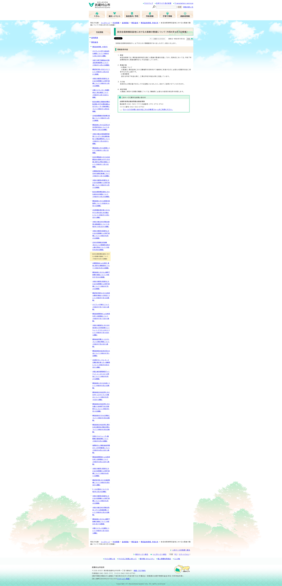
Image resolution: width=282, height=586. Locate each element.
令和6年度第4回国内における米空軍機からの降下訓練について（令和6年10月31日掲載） (101, 183)
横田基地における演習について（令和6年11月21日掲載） (101, 150)
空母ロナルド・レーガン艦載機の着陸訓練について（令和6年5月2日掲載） (100, 439)
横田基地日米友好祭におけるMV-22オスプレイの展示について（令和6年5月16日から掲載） (101, 396)
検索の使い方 (188, 7)
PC (175, 554)
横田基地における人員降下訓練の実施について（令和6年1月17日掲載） (101, 521)
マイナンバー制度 (123, 578)
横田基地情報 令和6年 (149, 23)
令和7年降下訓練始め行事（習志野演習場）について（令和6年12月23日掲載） (101, 62)
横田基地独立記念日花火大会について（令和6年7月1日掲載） (101, 353)
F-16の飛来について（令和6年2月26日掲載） (100, 490)
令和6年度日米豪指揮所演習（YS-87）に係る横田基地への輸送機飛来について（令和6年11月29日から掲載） (101, 138)
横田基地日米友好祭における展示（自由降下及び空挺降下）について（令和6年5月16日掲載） (101, 407)
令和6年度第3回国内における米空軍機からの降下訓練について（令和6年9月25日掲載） (101, 234)
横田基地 (134, 23)
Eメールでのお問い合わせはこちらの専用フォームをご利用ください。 (148, 109)
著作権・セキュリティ (147, 559)
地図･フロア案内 (140, 570)
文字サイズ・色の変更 (163, 3)
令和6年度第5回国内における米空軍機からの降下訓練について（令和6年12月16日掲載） (101, 82)
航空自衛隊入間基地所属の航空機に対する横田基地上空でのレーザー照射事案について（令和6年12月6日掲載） (101, 106)
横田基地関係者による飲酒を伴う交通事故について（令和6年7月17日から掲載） (101, 317)
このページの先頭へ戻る (181, 550)
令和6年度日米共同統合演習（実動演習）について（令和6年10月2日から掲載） (100, 224)
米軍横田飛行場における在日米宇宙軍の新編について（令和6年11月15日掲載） (101, 173)
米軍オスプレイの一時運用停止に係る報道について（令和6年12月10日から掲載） (100, 93)
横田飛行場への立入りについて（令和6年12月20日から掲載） (101, 72)
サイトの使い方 (109, 559)
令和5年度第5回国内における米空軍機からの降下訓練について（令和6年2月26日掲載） (101, 499)
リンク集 (177, 559)
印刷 (188, 38)
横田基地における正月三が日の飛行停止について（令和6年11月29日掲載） (101, 127)
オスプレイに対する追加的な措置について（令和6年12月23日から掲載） (100, 53)
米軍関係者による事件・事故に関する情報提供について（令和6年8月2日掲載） (101, 265)
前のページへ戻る (141, 554)
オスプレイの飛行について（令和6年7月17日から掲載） (100, 307)
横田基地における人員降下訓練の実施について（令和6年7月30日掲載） (101, 275)
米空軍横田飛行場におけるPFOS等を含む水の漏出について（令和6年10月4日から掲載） (101, 213)
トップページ (105, 23)
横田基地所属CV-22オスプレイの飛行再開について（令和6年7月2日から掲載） (100, 343)
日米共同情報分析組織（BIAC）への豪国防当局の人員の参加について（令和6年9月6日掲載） (101, 246)
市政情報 (116, 23)
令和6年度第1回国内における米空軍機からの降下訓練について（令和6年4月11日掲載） (101, 472)
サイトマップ (148, 3)
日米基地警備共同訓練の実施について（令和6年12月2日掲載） (101, 118)
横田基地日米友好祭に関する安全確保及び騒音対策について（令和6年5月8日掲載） (101, 428)
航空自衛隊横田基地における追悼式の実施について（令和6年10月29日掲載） (101, 194)
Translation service (183, 3)
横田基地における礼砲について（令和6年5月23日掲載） (101, 385)
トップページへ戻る (159, 554)
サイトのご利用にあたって (127, 559)
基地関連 (125, 23)
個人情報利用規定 (164, 559)
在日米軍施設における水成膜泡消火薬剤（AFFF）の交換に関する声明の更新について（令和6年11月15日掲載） (101, 161)
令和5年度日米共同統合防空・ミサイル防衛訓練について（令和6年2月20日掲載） (100, 511)
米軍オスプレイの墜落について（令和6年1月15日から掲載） (100, 530)
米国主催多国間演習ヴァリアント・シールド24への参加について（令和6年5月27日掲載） (100, 375)
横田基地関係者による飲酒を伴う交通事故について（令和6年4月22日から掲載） (101, 460)
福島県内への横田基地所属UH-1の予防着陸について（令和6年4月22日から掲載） (101, 449)
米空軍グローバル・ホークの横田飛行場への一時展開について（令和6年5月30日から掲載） (101, 363)
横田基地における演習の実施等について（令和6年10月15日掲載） (101, 203)
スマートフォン (184, 554)
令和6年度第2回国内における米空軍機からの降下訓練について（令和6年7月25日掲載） (101, 285)
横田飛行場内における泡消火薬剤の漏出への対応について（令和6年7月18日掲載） (101, 296)
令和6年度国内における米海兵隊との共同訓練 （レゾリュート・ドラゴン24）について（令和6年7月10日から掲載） (101, 330)
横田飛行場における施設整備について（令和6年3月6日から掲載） (101, 482)
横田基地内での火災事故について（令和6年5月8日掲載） (101, 418)
